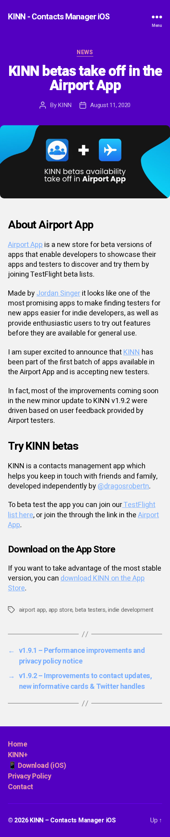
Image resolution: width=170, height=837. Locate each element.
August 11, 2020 (110, 105)
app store (61, 609)
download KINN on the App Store (76, 583)
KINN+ (18, 755)
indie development (130, 609)
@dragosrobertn (123, 486)
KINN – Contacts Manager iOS (73, 820)
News (85, 53)
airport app (32, 609)
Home (17, 744)
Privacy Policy (29, 776)
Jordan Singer (58, 293)
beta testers (90, 609)
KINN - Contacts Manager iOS (59, 17)
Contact (20, 787)
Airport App (25, 244)
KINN (65, 105)
